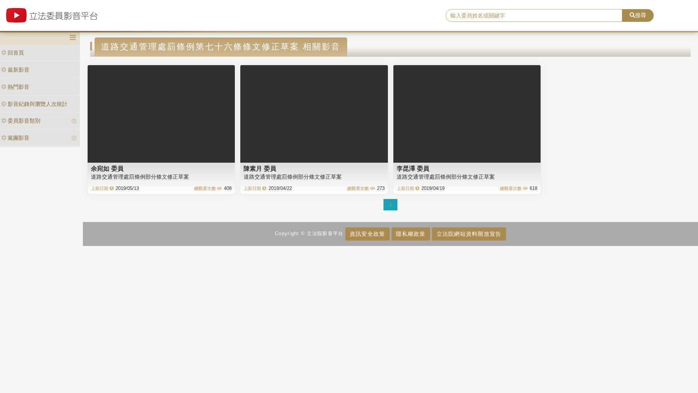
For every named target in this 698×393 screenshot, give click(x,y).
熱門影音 (18, 87)
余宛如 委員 (107, 168)
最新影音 (18, 70)
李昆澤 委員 (413, 168)
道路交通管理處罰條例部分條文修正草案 (140, 177)
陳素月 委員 (260, 168)
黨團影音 (18, 138)
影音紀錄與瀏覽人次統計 (38, 104)
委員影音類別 (24, 121)
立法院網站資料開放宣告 (469, 234)
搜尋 (640, 15)
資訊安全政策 (367, 234)
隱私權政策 (410, 234)
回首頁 (16, 52)
